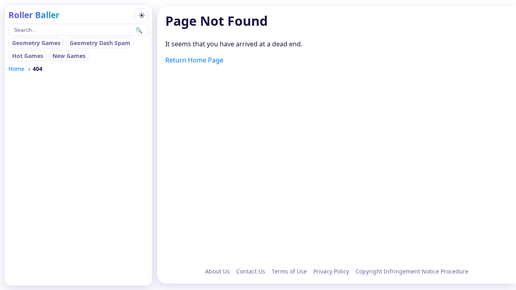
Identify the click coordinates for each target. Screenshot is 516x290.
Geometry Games (36, 43)
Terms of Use (289, 271)
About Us (217, 271)
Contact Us (250, 271)
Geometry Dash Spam (100, 43)
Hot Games (27, 56)
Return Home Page (194, 60)
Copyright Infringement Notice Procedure (412, 271)
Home (16, 68)
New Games (68, 56)
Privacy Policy (331, 271)
